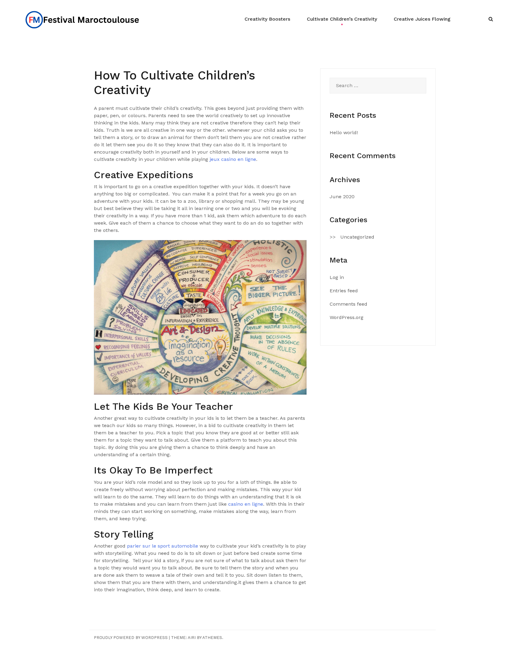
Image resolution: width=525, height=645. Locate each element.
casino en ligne (245, 504)
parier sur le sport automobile (162, 546)
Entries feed (344, 291)
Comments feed (348, 304)
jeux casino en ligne (233, 159)
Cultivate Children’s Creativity (342, 19)
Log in (337, 277)
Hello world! (344, 132)
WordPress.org (346, 317)
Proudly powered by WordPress (131, 637)
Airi (192, 637)
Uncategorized (357, 237)
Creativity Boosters (267, 19)
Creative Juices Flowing (422, 19)
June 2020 (342, 196)
